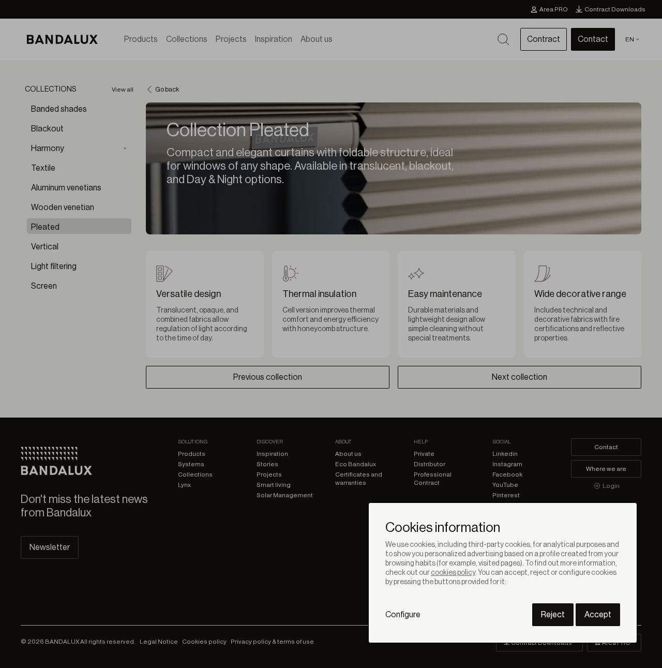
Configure (402, 615)
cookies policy (453, 572)
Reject (553, 615)
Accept (597, 615)
